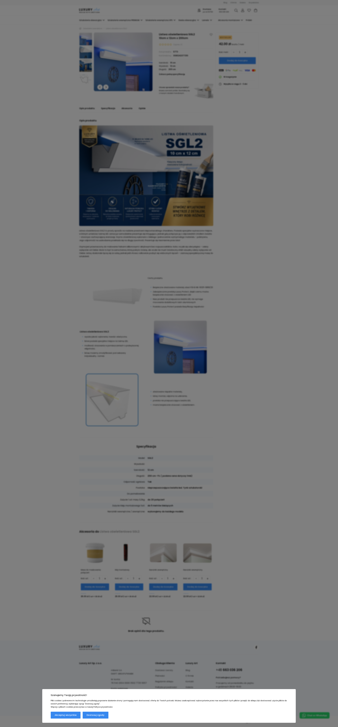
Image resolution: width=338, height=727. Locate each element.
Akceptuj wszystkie (66, 715)
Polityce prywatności (102, 707)
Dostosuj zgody (95, 715)
